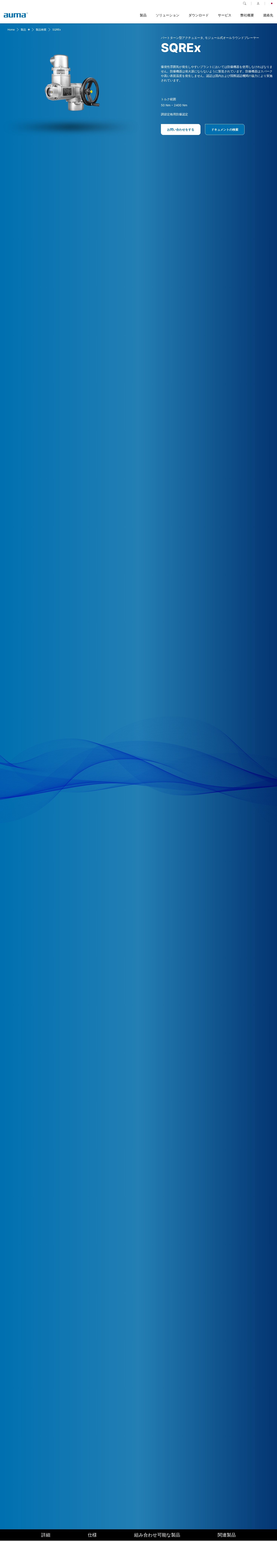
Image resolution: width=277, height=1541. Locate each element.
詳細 (45, 1535)
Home (11, 29)
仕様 (92, 1535)
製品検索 (41, 29)
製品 (23, 29)
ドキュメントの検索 (224, 129)
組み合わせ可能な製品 (157, 1535)
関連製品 (227, 1535)
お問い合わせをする (180, 129)
